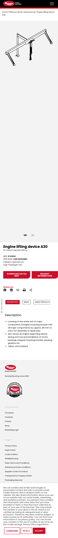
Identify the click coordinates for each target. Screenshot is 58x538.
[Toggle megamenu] (52, 4)
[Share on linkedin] (11, 290)
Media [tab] (26, 302)
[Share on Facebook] (4, 290)
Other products (16, 12)
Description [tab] (12, 302)
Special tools (29, 12)
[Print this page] (24, 290)
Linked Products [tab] (42, 302)
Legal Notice (43, 524)
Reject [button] (26, 530)
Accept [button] (39, 530)
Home (5, 12)
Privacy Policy (29, 524)
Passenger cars (15, 264)
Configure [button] (12, 530)
